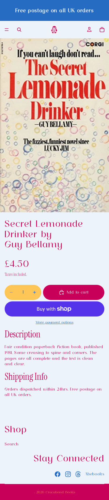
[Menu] (6, 29)
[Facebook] (57, 473)
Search (12, 443)
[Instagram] (68, 473)
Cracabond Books (60, 492)
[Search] (19, 29)
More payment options (55, 322)
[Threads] (78, 473)
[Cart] (102, 29)
